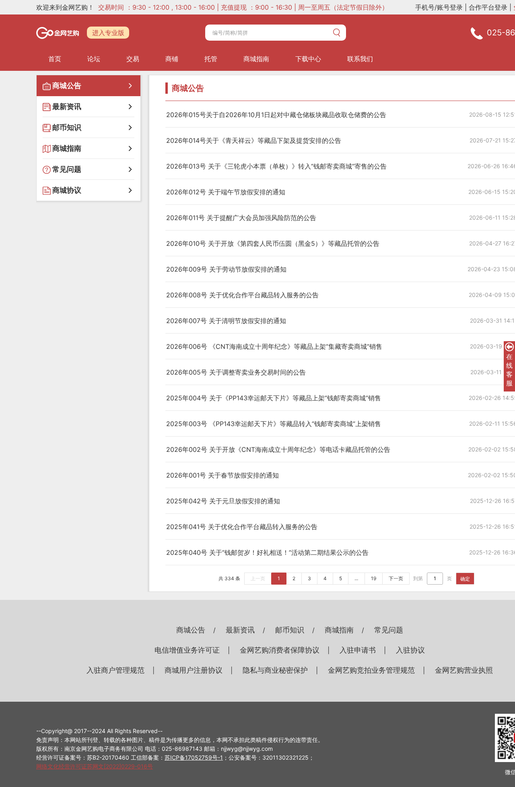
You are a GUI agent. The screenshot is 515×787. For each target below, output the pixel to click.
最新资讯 (240, 630)
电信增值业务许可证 (187, 650)
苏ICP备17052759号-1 (194, 757)
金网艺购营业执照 (464, 670)
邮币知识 (289, 630)
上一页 (258, 578)
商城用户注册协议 (193, 670)
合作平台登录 (488, 7)
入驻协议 (410, 650)
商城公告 (190, 630)
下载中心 (308, 59)
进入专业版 (108, 33)
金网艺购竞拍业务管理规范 (371, 670)
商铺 (171, 59)
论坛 (93, 59)
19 (373, 578)
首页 (54, 59)
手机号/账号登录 (439, 7)
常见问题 (388, 630)
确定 (465, 579)
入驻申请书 (358, 650)
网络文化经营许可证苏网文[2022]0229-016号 (94, 766)
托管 (210, 59)
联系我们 (360, 59)
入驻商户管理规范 (115, 670)
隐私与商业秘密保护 (275, 670)
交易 (132, 59)
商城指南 (256, 59)
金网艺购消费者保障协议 (279, 650)
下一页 (396, 578)
